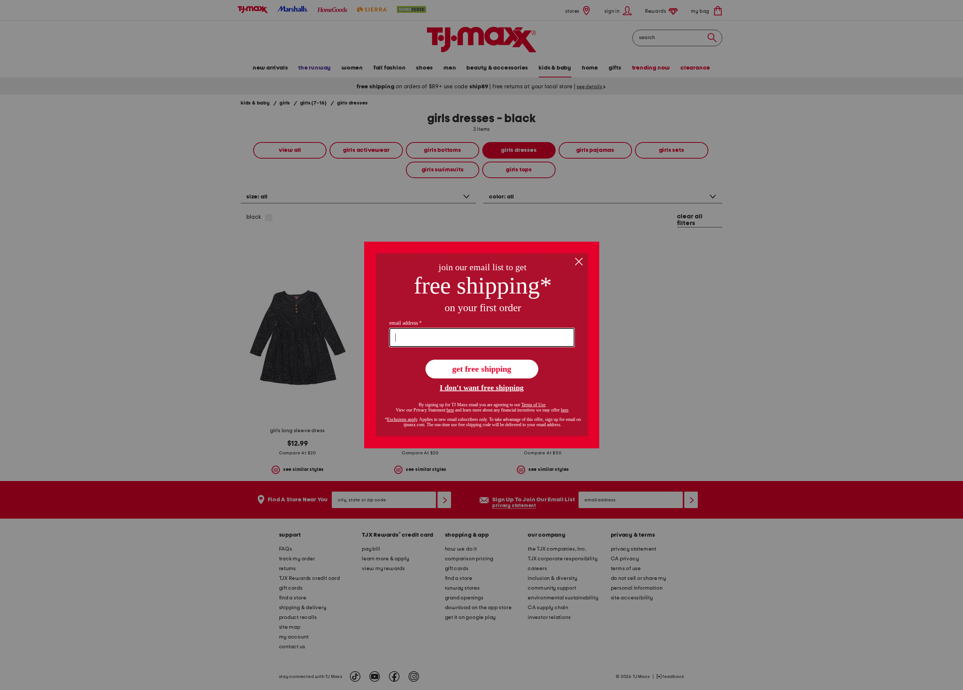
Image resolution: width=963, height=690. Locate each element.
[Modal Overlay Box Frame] (481, 345)
